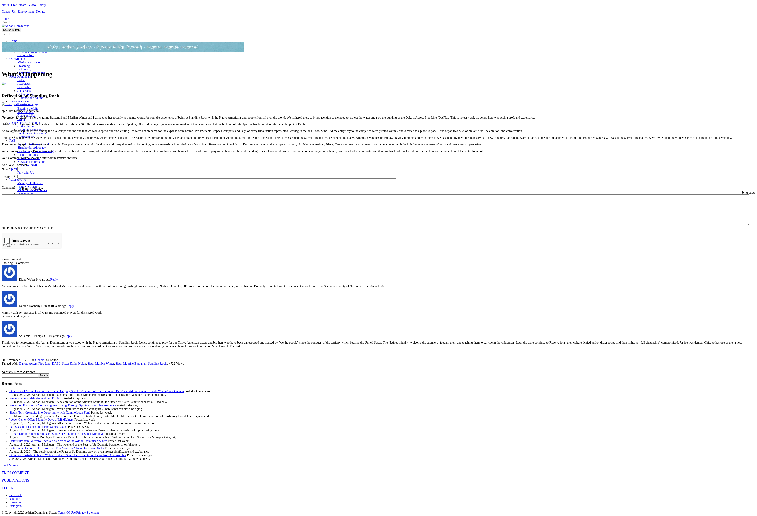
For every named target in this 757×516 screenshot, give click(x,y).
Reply (54, 279)
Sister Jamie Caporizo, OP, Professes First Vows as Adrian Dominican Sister (56, 448)
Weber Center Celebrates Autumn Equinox (36, 398)
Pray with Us (25, 172)
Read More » (10, 465)
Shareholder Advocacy (31, 147)
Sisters (21, 80)
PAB (12, 140)
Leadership (24, 87)
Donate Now (25, 193)
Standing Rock (157, 363)
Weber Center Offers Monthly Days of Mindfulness (41, 419)
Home (13, 41)
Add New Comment (14, 165)
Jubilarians (24, 90)
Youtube (14, 498)
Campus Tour (25, 55)
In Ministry (24, 69)
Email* (6, 176)
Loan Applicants (27, 154)
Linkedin (15, 502)
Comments (8, 187)
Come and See (26, 115)
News (5, 5)
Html (25, 188)
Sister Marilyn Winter (101, 363)
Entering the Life (27, 108)
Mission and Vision (29, 62)
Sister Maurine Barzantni (131, 363)
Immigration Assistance (31, 133)
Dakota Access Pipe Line (34, 363)
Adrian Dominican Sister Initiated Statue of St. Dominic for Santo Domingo (56, 433)
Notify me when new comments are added (28, 227)
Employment (26, 11)
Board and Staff (27, 165)
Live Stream (18, 5)
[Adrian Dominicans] (15, 26)
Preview (38, 188)
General (40, 360)
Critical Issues (26, 126)
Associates (24, 83)
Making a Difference (30, 183)
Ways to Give (17, 179)
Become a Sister (19, 101)
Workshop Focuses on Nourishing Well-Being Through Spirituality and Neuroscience (62, 405)
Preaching (23, 66)
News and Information (31, 161)
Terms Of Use (67, 512)
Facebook (15, 495)
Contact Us (9, 11)
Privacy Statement (87, 512)
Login (5, 18)
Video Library (37, 5)
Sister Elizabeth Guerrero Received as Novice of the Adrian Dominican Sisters (58, 441)
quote (752, 192)
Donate (40, 11)
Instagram (15, 506)
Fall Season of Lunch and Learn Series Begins (38, 426)
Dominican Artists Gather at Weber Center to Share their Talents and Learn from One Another (67, 455)
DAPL (56, 363)
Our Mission (17, 58)
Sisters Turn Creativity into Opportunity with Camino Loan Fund (49, 412)
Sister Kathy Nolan (74, 363)
